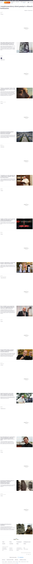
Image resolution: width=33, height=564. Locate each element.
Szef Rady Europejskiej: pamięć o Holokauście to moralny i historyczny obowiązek (7, 132)
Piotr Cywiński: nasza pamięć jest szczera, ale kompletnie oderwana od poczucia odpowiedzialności (7, 307)
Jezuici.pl (3, 559)
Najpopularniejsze (30, 10)
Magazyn (4, 0)
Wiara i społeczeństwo (3, 276)
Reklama (20, 561)
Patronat (27, 561)
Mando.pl (16, 559)
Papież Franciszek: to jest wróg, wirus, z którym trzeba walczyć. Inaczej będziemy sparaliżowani (7, 394)
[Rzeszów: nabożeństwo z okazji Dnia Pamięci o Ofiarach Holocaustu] (24, 267)
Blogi (12, 0)
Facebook (29, 0)
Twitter (28, 554)
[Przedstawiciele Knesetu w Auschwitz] (24, 529)
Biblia (1, 0)
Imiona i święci (11, 550)
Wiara (10, 541)
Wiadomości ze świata (3, 494)
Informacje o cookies (23, 561)
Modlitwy (17, 550)
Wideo (25, 543)
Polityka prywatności (10, 561)
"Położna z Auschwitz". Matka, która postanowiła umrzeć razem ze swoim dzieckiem (8, 89)
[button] (28, 2)
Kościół (1, 407)
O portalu (3, 561)
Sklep (18, 0)
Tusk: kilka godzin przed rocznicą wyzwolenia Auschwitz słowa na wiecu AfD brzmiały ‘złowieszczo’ (7, 43)
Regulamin (6, 561)
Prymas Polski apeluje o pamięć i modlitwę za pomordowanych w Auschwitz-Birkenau (7, 350)
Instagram (32, 0)
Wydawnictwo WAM (10, 559)
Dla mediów (16, 561)
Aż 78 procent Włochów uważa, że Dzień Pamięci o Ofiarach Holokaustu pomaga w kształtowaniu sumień (7, 482)
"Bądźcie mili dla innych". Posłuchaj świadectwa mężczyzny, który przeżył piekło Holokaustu (7, 220)
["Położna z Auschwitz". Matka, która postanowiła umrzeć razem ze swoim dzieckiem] (24, 93)
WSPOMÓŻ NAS (21, 557)
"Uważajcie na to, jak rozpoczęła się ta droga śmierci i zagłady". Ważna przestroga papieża (7, 176)
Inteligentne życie (27, 541)
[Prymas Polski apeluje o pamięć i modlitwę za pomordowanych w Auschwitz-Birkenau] (24, 354)
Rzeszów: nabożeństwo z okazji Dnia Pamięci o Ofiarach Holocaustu (7, 263)
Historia (1, 56)
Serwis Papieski (2, 145)
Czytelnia (11, 543)
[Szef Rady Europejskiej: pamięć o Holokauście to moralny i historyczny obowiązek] (24, 136)
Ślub (2, 550)
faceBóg (15, 0)
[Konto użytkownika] (32, 2)
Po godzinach (19, 541)
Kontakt (14, 561)
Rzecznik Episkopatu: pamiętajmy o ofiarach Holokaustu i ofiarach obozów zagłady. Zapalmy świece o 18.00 (7, 438)
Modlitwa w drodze (8, 0)
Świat (3, 541)
